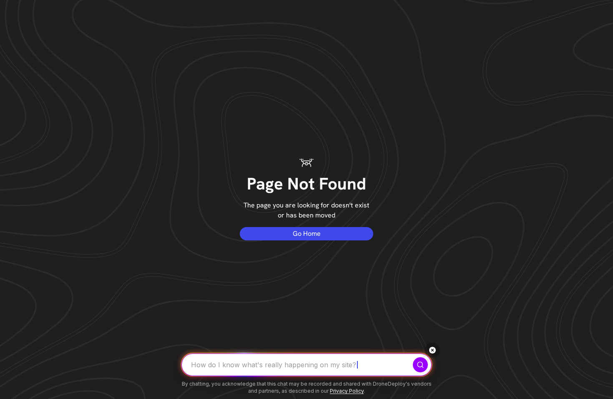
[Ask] (420, 364)
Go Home (307, 233)
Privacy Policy (347, 391)
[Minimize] (432, 350)
